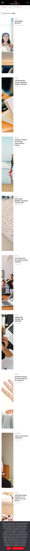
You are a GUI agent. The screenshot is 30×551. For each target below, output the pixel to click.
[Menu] (3, 2)
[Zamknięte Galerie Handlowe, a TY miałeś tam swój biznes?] (7, 519)
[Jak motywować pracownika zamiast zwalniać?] (7, 282)
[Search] (27, 2)
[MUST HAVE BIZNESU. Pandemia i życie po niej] (7, 223)
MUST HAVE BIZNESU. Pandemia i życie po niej (21, 200)
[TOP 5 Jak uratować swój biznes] (7, 460)
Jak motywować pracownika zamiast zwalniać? (21, 260)
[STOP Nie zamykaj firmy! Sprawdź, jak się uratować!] (7, 401)
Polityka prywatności (18, 548)
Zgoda (8, 548)
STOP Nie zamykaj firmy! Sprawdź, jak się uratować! (21, 378)
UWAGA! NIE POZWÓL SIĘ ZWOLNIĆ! (19, 319)
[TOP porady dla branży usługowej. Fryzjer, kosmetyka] (7, 104)
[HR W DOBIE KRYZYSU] (7, 45)
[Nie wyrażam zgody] (28, 536)
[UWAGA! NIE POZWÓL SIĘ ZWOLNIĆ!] (7, 341)
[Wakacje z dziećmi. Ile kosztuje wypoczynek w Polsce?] (7, 164)
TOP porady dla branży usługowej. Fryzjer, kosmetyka (21, 82)
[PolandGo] (15, 2)
